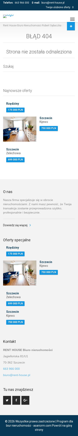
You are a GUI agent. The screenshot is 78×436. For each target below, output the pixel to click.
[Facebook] (16, 400)
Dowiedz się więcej (15, 225)
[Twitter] (7, 400)
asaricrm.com (42, 425)
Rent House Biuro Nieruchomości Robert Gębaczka (32, 25)
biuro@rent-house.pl (52, 2)
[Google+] (25, 400)
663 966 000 (22, 2)
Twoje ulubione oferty (60, 7)
